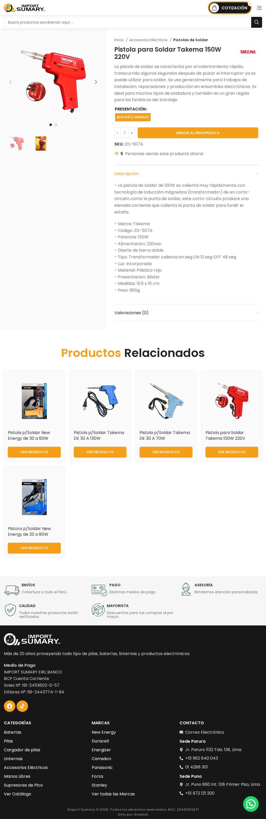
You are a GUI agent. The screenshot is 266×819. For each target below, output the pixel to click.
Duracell (100, 741)
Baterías (12, 732)
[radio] (132, 117)
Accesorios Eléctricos (149, 40)
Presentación (130, 109)
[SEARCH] (256, 22)
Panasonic (102, 767)
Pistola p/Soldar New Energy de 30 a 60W (29, 435)
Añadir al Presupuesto (198, 132)
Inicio (119, 40)
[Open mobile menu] (259, 8)
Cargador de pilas (22, 750)
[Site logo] (24, 7)
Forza (97, 776)
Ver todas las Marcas (113, 794)
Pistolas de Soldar (190, 40)
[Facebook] (9, 706)
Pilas (8, 741)
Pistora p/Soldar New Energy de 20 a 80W (29, 531)
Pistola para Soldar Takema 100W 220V (225, 435)
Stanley (99, 785)
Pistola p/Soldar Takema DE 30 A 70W (164, 435)
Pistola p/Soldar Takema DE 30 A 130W (99, 435)
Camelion (101, 759)
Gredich (141, 814)
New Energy (104, 732)
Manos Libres (17, 776)
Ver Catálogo (17, 794)
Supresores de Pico (23, 785)
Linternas (13, 759)
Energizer (101, 750)
